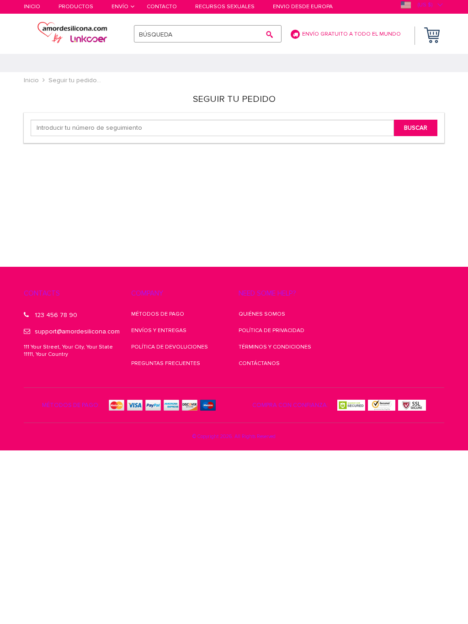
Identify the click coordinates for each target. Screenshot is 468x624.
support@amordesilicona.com (77, 331)
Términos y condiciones (275, 347)
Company (147, 293)
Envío (120, 7)
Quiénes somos (262, 314)
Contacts (42, 293)
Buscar (415, 128)
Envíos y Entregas (158, 330)
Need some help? (267, 293)
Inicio (32, 7)
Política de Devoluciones (169, 347)
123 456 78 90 (56, 315)
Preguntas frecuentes (165, 363)
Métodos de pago (157, 314)
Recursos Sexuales (225, 7)
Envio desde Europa (303, 7)
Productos (75, 7)
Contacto (162, 7)
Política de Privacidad (271, 330)
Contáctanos (259, 363)
